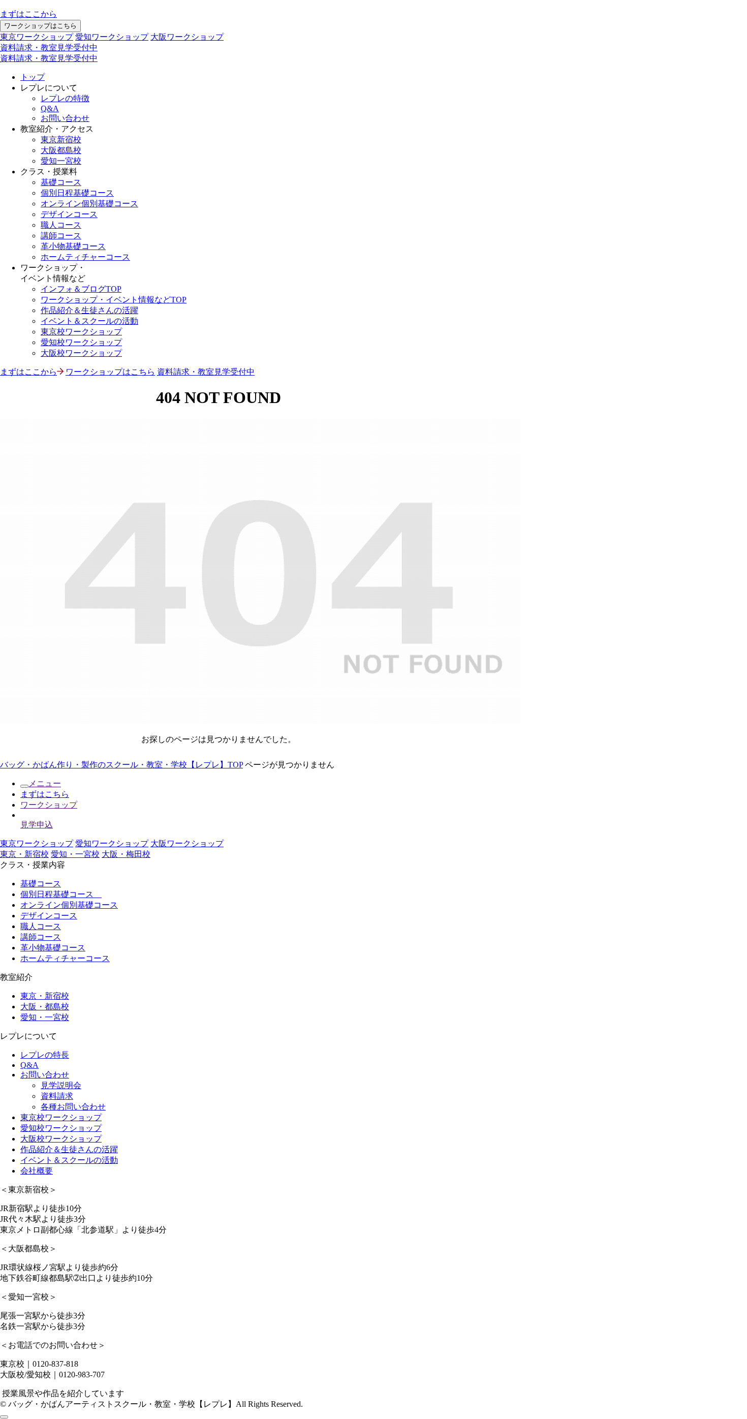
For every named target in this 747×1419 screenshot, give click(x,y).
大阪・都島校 (44, 1006)
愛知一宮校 (61, 161)
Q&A (50, 108)
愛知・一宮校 (75, 854)
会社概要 (36, 1170)
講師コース (61, 235)
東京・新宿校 (24, 854)
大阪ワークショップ (187, 37)
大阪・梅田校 (126, 854)
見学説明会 (61, 1085)
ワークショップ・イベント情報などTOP (113, 299)
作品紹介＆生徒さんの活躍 (89, 310)
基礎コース (61, 182)
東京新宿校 (61, 139)
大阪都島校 (61, 150)
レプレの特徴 (65, 98)
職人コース (61, 225)
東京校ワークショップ (81, 331)
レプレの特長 (44, 1055)
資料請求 (57, 1096)
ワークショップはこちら (40, 25)
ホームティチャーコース (85, 257)
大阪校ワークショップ (81, 353)
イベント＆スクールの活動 (89, 321)
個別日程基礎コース (77, 193)
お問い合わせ (65, 118)
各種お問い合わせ (73, 1106)
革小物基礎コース (73, 246)
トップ (32, 77)
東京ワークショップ (36, 37)
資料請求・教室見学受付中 (49, 47)
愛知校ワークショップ (81, 342)
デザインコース (69, 214)
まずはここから (28, 14)
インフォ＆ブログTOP (81, 289)
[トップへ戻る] (4, 1416)
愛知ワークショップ (111, 37)
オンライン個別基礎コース (89, 203)
